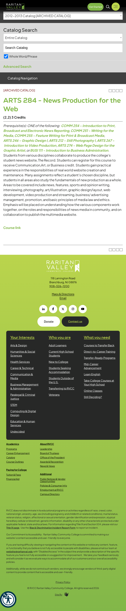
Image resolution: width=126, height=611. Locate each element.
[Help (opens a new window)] (120, 90)
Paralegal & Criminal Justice (22, 396)
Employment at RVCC (51, 490)
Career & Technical (22, 368)
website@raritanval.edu (19, 551)
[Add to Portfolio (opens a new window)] (110, 90)
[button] (8, 599)
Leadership (46, 449)
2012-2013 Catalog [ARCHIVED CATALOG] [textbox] (38, 16)
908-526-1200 (59, 286)
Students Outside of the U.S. (61, 380)
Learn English (92, 374)
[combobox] (63, 16)
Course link (12, 227)
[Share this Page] (113, 90)
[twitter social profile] (63, 309)
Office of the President (52, 457)
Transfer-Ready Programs (99, 358)
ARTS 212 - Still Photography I (72, 140)
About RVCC (47, 443)
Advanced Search (17, 66)
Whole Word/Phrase (23, 56)
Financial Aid (12, 479)
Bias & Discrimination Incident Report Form (52, 527)
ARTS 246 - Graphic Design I (25, 140)
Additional (46, 474)
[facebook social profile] (53, 309)
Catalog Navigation (22, 78)
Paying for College (16, 469)
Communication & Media (21, 376)
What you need (97, 337)
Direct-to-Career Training (99, 351)
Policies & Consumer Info (53, 485)
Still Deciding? (93, 397)
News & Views (47, 466)
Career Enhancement (18, 453)
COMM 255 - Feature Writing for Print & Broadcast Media (59, 135)
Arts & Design (18, 345)
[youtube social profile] (83, 309)
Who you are (60, 337)
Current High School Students (61, 353)
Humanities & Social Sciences (22, 353)
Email (63, 298)
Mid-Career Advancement (92, 366)
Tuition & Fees (13, 475)
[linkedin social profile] (43, 309)
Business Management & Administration (24, 386)
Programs (11, 449)
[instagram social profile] (73, 309)
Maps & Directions (63, 294)
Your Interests (22, 337)
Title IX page (12, 527)
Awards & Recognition (51, 462)
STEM (13, 405)
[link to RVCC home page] (63, 266)
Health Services (20, 361)
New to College (58, 361)
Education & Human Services (22, 423)
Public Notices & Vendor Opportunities (52, 480)
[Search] (118, 47)
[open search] (108, 7)
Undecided (17, 431)
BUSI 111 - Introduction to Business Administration (69, 150)
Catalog (10, 457)
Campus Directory (50, 494)
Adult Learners (57, 345)
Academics (12, 443)
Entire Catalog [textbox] (16, 38)
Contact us (75, 321)
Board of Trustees (49, 453)
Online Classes (93, 390)
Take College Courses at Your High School (99, 382)
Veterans (54, 394)
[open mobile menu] (116, 6)
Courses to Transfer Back (99, 345)
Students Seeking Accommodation (60, 370)
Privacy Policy (63, 582)
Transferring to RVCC (61, 388)
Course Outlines (15, 462)
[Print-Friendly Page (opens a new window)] (117, 90)
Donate (48, 321)
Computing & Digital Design (23, 413)
